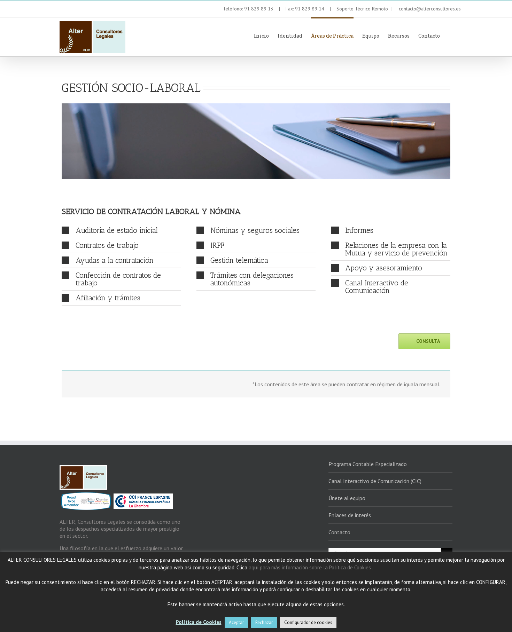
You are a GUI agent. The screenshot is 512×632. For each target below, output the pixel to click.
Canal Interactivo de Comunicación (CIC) (374, 480)
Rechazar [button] (264, 622)
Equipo (370, 35)
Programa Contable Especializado (367, 463)
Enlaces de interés (349, 515)
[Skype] (85, 9)
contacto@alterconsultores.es (428, 9)
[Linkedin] (75, 9)
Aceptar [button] (236, 622)
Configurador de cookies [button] (308, 622)
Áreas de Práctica (332, 35)
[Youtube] (64, 9)
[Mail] (96, 9)
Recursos (399, 35)
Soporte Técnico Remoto (362, 9)
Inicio (261, 35)
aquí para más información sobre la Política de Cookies (310, 567)
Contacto (429, 35)
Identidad (290, 35)
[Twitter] (53, 9)
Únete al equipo (346, 498)
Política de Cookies (199, 622)
